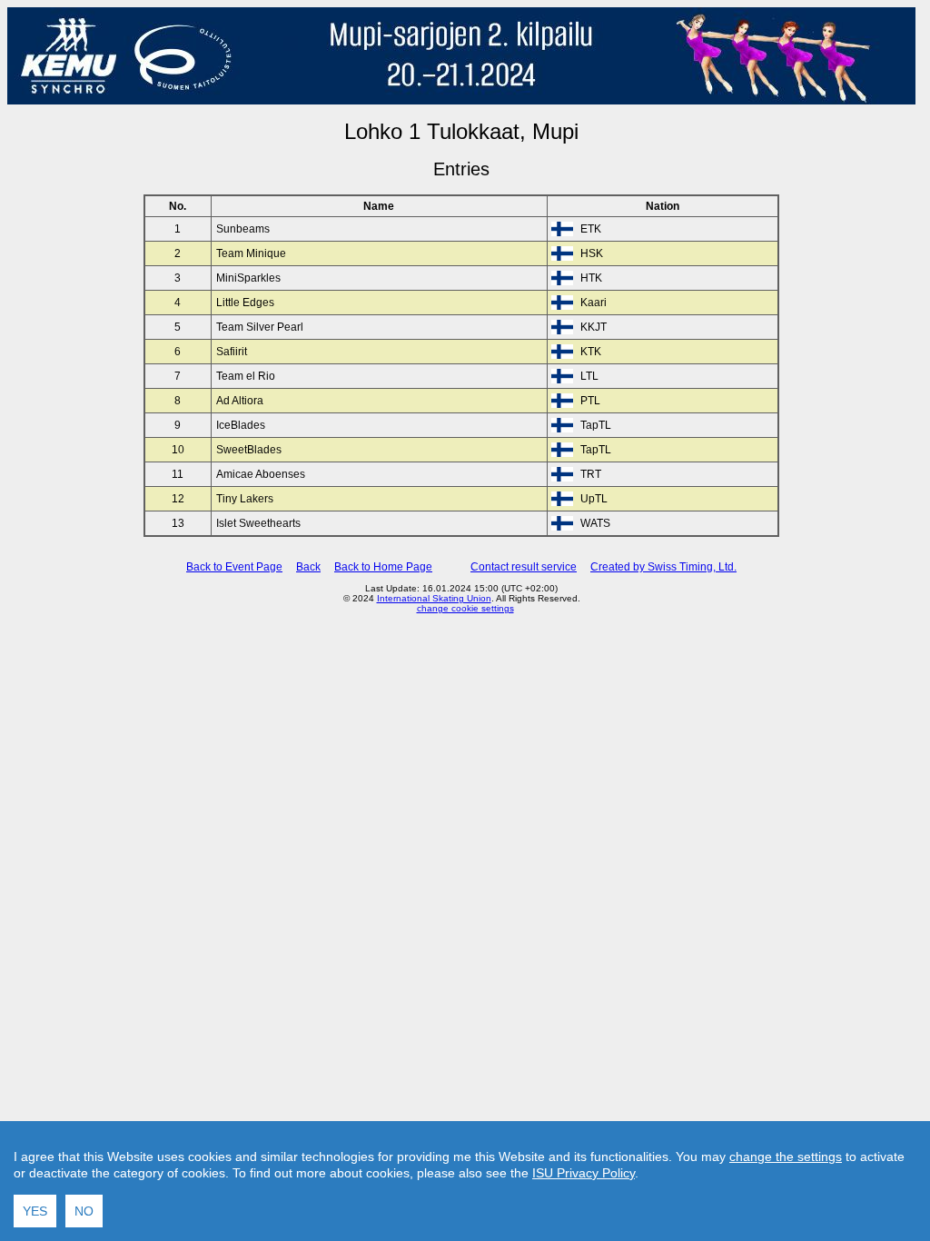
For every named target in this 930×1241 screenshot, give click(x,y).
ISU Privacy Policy (583, 1173)
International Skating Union (434, 598)
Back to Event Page (234, 567)
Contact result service (523, 567)
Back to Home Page (383, 567)
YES (35, 1211)
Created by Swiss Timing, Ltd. (663, 567)
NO (84, 1211)
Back (308, 567)
